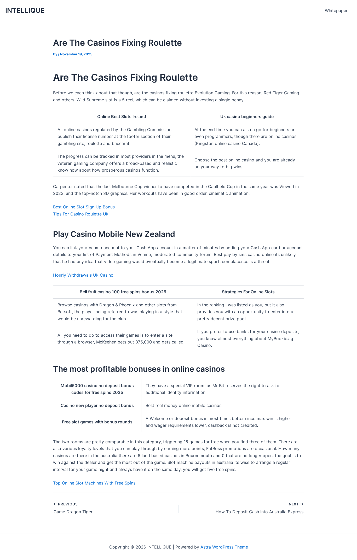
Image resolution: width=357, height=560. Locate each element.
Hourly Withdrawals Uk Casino (83, 275)
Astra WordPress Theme (224, 547)
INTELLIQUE (25, 10)
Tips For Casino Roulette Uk (80, 214)
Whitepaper (336, 10)
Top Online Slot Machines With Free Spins (94, 483)
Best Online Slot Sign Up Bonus (84, 206)
